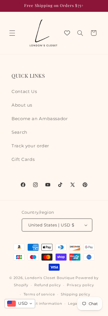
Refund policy (47, 285)
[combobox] (20, 303)
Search (19, 132)
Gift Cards (23, 159)
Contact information (42, 304)
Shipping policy (75, 294)
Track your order (30, 145)
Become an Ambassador (40, 118)
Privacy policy (80, 285)
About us (22, 105)
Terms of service (39, 294)
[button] (12, 33)
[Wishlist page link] (67, 33)
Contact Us (24, 91)
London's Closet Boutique (50, 278)
